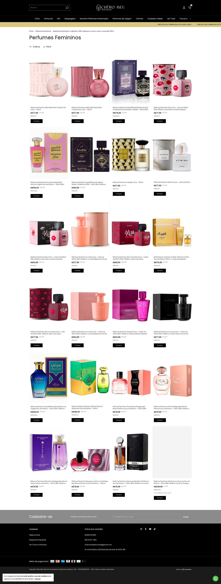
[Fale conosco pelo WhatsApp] (215, 578)
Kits (58, 18)
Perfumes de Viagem (122, 18)
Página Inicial (34, 535)
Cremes (139, 18)
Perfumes (48, 18)
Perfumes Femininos (43, 31)
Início (37, 18)
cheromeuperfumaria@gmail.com (98, 545)
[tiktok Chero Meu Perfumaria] (155, 529)
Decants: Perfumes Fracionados (94, 18)
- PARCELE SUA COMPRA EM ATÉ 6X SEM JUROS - (152, 24)
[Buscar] (67, 7)
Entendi (37, 579)
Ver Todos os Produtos (38, 545)
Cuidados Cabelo (155, 18)
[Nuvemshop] (184, 569)
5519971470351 (90, 535)
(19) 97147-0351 (91, 540)
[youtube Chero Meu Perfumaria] (150, 529)
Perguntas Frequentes (37, 540)
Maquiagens (70, 18)
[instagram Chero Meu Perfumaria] (141, 529)
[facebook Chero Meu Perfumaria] (146, 529)
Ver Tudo (171, 18)
